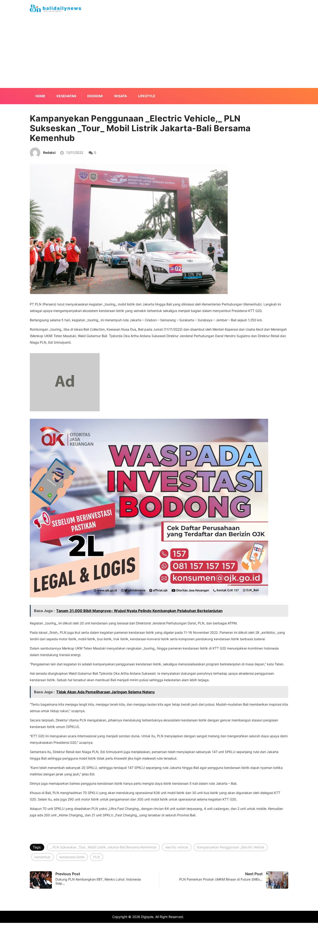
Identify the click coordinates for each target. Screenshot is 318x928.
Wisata (120, 96)
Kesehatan (66, 96)
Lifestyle (146, 96)
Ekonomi (95, 96)
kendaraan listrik (72, 857)
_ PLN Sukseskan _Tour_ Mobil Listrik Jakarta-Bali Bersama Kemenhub (103, 847)
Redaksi (49, 152)
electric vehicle (176, 847)
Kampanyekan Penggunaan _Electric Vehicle (230, 847)
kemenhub (42, 857)
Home (40, 96)
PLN (96, 857)
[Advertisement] (159, 57)
